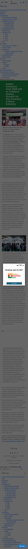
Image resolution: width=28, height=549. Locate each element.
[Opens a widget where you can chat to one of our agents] (22, 546)
